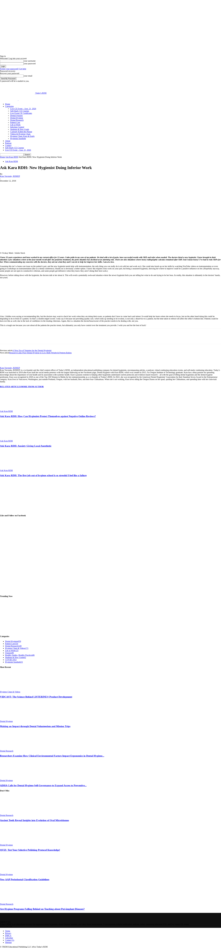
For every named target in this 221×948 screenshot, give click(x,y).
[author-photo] (6, 365)
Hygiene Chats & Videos (10, 692)
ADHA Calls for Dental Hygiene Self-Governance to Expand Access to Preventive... (43, 785)
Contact (8, 145)
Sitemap (8, 942)
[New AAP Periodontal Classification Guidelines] (14, 872)
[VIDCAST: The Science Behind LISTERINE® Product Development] (14, 689)
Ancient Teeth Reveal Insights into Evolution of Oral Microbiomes (34, 820)
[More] (64, 184)
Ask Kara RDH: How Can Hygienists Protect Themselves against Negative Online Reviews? (48, 416)
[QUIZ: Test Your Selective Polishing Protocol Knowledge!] (14, 843)
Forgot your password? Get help (13, 69)
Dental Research (17, 120)
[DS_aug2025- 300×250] (19, 510)
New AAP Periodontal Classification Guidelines (24, 879)
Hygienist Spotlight (18, 138)
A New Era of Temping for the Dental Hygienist (31, 350)
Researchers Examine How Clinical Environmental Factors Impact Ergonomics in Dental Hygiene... (52, 755)
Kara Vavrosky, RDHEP (10, 176)
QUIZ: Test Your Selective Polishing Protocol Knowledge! (30, 850)
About (7, 141)
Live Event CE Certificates (21, 113)
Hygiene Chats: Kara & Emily (22, 136)
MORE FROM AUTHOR (32, 387)
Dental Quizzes (16, 115)
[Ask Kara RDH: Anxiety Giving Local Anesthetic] (14, 439)
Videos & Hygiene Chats (20, 134)
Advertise (9, 938)
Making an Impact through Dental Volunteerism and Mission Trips (35, 726)
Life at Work (15, 125)
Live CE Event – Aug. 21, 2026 (23, 109)
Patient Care (15, 122)
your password (30, 63)
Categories (9, 106)
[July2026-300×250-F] (19, 312)
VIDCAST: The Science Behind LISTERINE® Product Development (36, 696)
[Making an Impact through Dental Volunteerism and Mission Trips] (14, 719)
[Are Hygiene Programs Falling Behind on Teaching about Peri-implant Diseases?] (14, 902)
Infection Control (17, 127)
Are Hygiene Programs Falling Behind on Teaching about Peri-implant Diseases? (42, 909)
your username (30, 61)
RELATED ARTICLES (10, 387)
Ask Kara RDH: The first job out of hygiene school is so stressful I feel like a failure (43, 475)
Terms (7, 931)
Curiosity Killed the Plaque (21, 132)
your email (28, 76)
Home (7, 104)
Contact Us (9, 940)
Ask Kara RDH (11, 157)
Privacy (8, 933)
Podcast (8, 143)
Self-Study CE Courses (19, 111)
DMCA (8, 935)
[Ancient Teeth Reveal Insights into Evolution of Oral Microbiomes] (14, 813)
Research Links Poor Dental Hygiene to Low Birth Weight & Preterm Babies (40, 353)
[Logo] (9, 100)
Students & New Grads (19, 129)
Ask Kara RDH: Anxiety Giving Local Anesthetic (25, 446)
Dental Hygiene (16, 118)
